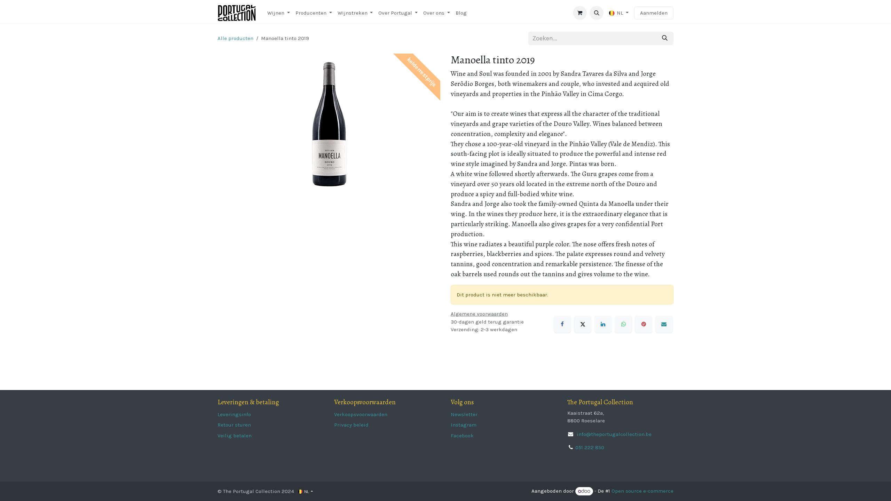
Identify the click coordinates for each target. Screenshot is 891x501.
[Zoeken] (664, 38)
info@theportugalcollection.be (613, 434)
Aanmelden (654, 13)
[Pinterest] (643, 324)
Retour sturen (234, 425)
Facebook (462, 435)
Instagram (463, 425)
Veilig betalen (235, 435)
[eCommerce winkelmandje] (580, 13)
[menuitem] (279, 13)
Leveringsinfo (234, 414)
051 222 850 (589, 447)
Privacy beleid (351, 425)
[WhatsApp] (623, 324)
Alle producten (235, 38)
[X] (582, 324)
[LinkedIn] (603, 324)
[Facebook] (562, 324)
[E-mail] (664, 324)
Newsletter (464, 414)
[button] (597, 13)
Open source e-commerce (642, 491)
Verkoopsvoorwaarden (360, 414)
